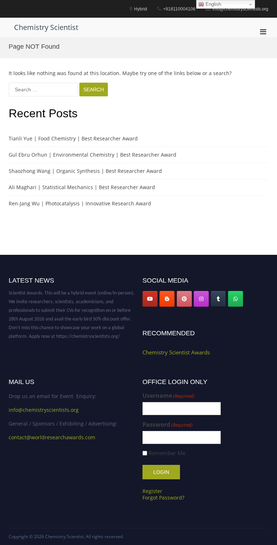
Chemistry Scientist (46, 27)
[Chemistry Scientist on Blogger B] (167, 299)
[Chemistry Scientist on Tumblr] (218, 299)
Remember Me (167, 453)
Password (167, 424)
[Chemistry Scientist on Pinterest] (184, 299)
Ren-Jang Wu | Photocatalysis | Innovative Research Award (80, 203)
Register (152, 491)
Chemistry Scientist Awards (176, 352)
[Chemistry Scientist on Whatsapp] (235, 299)
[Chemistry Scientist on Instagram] (201, 299)
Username (168, 396)
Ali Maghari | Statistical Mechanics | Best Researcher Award (82, 187)
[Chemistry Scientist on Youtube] (150, 299)
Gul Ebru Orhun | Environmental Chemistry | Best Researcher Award (92, 154)
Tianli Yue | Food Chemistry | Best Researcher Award (73, 138)
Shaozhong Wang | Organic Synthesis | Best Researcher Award (85, 170)
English (212, 4)
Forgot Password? (163, 497)
